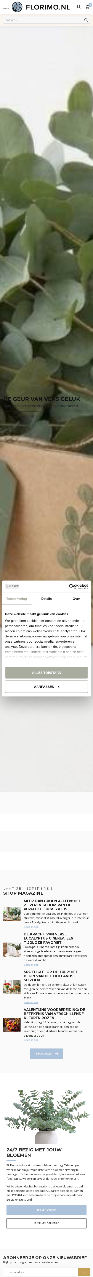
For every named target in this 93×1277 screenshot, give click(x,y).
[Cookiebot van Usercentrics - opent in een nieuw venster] (69, 587)
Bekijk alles (44, 1053)
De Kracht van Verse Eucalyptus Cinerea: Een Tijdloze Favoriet (48, 938)
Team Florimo (46, 1210)
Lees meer (31, 927)
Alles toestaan (46, 672)
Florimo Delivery (46, 1223)
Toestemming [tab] (16, 598)
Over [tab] (76, 598)
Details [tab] (46, 598)
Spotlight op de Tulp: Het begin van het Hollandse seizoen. (51, 976)
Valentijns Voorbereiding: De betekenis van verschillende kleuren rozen (54, 1014)
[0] (87, 7)
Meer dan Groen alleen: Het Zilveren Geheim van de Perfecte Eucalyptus (52, 905)
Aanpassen (44, 687)
